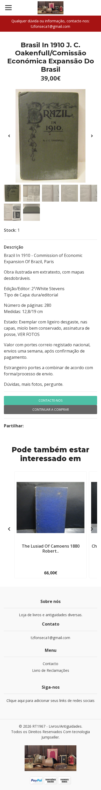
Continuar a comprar (50, 409)
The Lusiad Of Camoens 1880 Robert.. (51, 548)
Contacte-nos (50, 400)
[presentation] (9, 136)
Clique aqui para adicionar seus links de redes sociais (50, 700)
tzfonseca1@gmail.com (50, 637)
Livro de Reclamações (50, 670)
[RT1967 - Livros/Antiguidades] (50, 8)
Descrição (13, 247)
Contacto (50, 663)
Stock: (10, 230)
